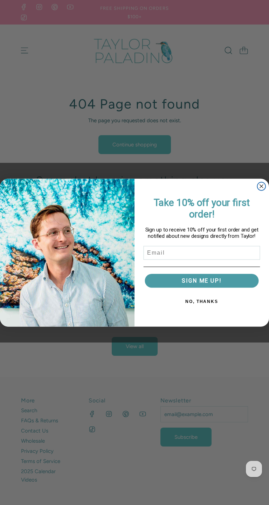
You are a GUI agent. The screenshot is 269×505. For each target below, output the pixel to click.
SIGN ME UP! (201, 280)
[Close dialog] (261, 186)
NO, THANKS (201, 301)
